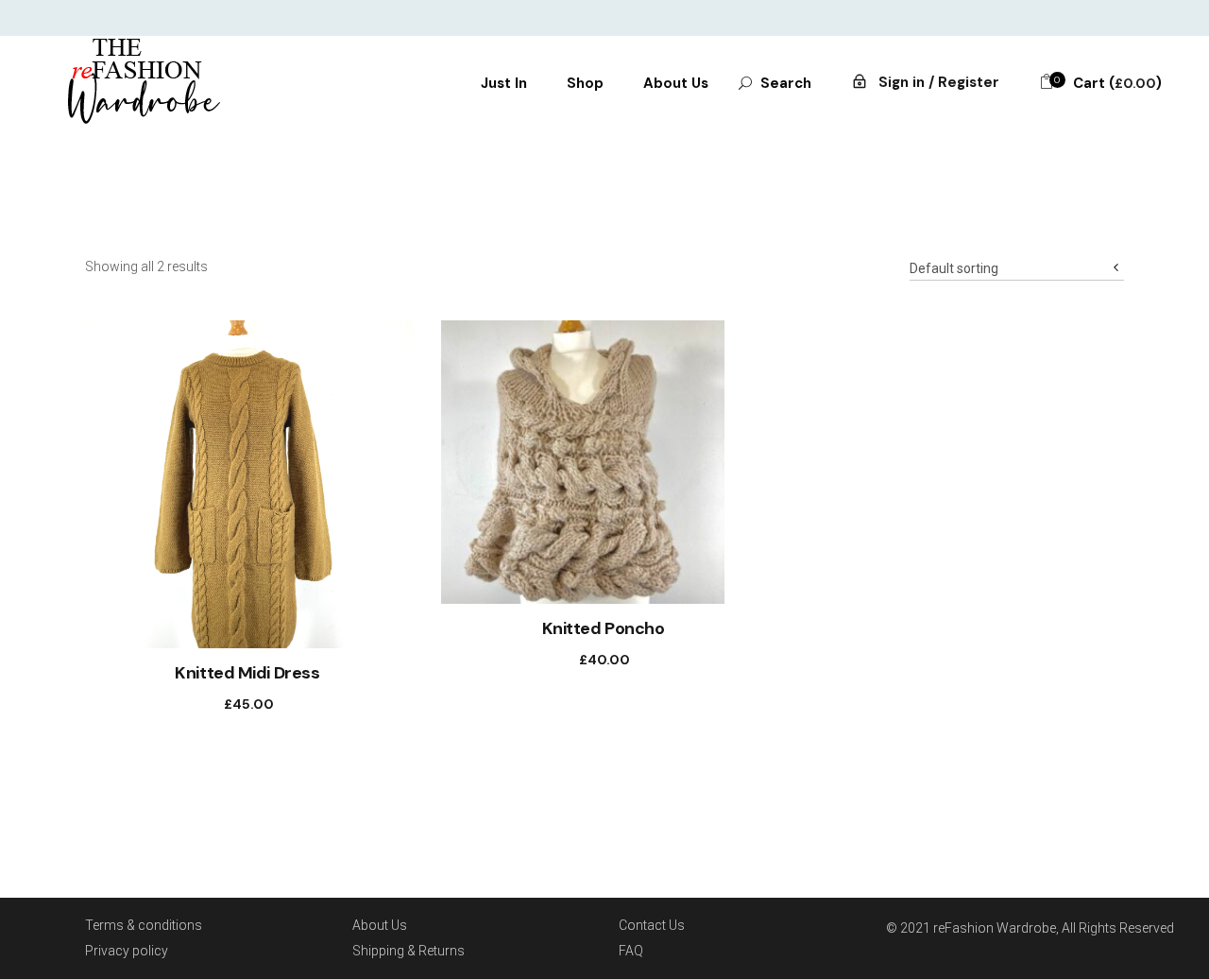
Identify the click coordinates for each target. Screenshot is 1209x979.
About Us (379, 925)
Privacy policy (126, 950)
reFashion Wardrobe (994, 928)
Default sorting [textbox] (954, 268)
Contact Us (652, 925)
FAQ (631, 950)
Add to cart (229, 704)
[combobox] (1017, 262)
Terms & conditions (143, 925)
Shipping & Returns (408, 950)
